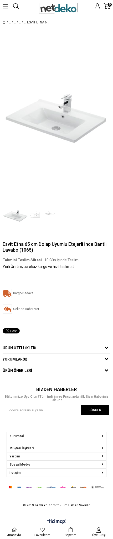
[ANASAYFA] (7, 22)
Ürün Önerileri (17, 370)
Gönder (95, 410)
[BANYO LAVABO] (22, 22)
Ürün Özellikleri (19, 348)
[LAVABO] (17, 22)
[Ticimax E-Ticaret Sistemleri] (56, 522)
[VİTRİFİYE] (12, 22)
